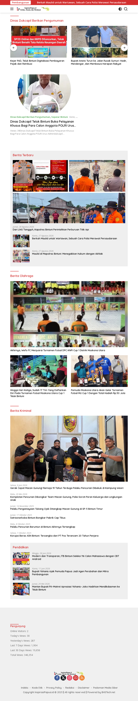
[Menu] (12, 9)
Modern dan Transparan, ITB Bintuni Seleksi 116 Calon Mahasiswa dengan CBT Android (75, 558)
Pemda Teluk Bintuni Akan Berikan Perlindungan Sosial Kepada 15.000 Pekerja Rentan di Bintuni (97, 62)
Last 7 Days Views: (20, 645)
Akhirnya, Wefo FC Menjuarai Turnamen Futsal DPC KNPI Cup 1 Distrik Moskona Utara (57, 350)
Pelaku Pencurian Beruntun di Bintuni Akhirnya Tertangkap (42, 526)
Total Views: (17, 654)
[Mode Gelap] (120, 9)
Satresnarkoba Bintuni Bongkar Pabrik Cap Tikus (37, 517)
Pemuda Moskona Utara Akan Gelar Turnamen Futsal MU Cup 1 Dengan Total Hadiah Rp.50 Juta (98, 392)
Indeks (24, 687)
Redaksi (69, 687)
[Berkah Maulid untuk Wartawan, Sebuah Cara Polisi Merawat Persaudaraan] (21, 241)
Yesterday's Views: (20, 640)
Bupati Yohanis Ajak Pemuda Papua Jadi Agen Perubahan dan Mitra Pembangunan (70, 573)
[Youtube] (75, 678)
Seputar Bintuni (59, 116)
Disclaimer (84, 687)
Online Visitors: (18, 631)
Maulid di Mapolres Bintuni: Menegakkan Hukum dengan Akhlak (67, 253)
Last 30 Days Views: (21, 650)
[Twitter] (63, 678)
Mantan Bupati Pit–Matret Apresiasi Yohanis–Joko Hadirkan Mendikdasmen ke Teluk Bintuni (76, 588)
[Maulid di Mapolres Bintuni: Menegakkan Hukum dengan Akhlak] (21, 256)
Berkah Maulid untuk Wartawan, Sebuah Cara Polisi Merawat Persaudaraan (57, 2)
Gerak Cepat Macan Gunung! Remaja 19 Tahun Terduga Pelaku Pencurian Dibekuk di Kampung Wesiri (67, 488)
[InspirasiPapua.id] (33, 9)
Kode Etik (37, 687)
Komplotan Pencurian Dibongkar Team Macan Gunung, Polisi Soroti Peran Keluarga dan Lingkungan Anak (66, 498)
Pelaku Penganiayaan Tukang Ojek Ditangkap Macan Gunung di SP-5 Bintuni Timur (56, 508)
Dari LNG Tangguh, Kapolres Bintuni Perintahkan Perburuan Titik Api (51, 229)
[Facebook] (57, 678)
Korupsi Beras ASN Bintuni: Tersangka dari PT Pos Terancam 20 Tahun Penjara (54, 535)
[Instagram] (69, 678)
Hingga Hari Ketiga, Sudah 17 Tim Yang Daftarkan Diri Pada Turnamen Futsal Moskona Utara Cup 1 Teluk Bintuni (38, 393)
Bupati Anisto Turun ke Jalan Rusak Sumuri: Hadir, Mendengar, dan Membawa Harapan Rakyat (38, 62)
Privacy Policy (54, 687)
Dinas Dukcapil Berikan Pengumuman (30, 116)
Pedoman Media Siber (105, 687)
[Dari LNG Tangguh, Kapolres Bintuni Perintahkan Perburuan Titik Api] (69, 191)
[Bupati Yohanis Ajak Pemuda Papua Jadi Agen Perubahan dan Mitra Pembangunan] (21, 573)
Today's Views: (18, 635)
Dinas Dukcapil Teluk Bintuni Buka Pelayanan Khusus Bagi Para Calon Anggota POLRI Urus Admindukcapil (42, 125)
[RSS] (82, 678)
